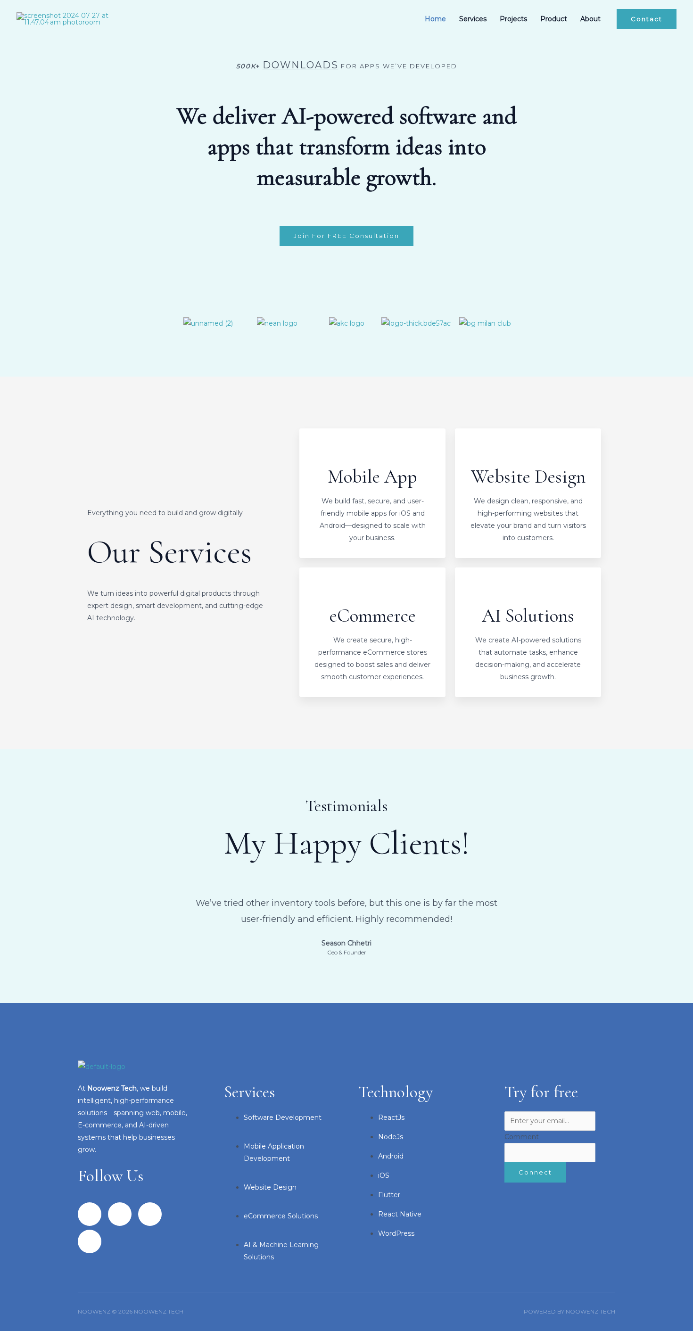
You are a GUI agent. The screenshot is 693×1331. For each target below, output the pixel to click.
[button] (646, 19)
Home (435, 19)
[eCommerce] (372, 591)
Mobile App (372, 476)
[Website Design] (528, 451)
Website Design (528, 476)
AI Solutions (528, 615)
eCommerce (373, 615)
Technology (395, 1092)
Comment (521, 1137)
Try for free (541, 1092)
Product (553, 19)
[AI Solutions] (528, 591)
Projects (513, 19)
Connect (535, 1172)
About (590, 19)
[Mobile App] (372, 451)
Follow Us (110, 1176)
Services (473, 19)
